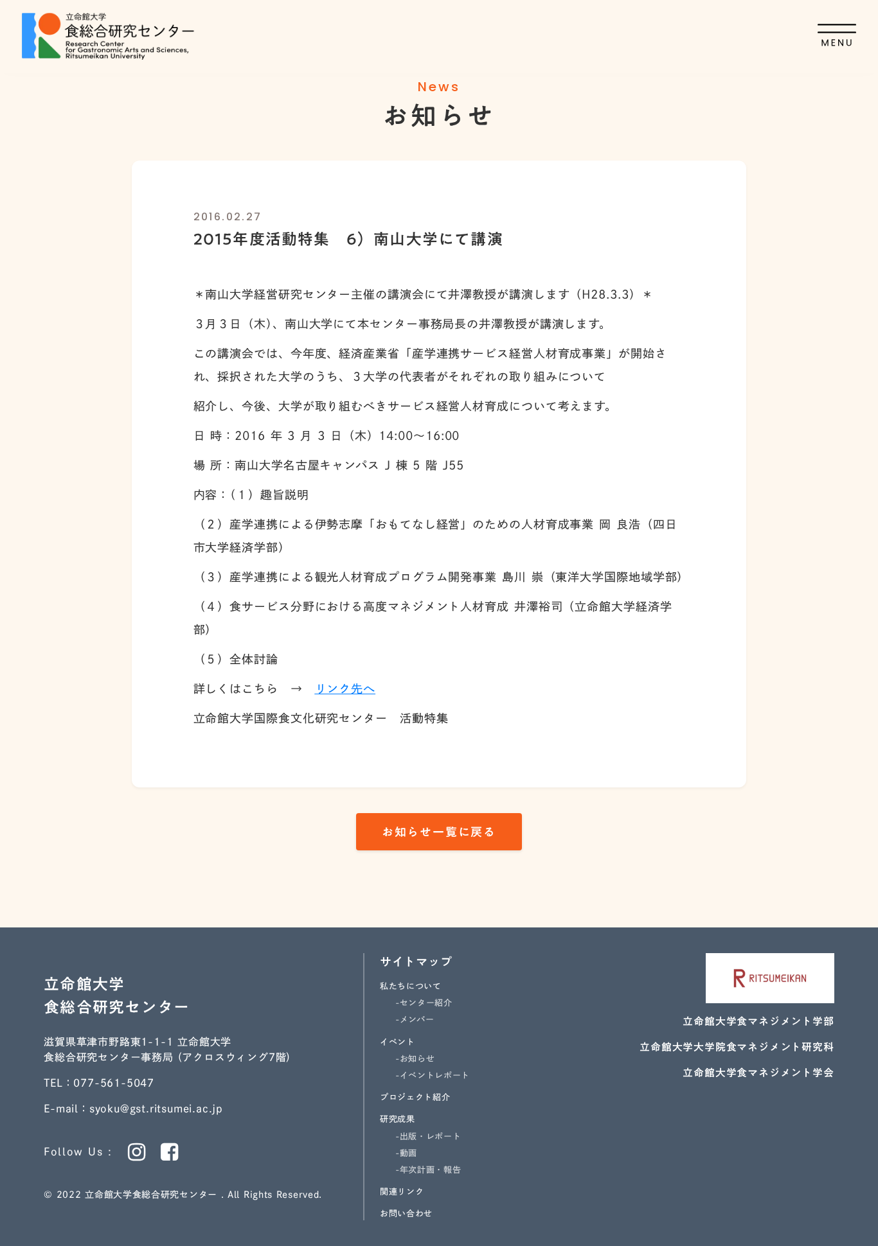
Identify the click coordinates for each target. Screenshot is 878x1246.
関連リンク (402, 1192)
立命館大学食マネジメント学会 (758, 1072)
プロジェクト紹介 (415, 1097)
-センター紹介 (423, 1003)
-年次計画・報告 (428, 1170)
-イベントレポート (432, 1075)
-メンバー (414, 1019)
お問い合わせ (406, 1213)
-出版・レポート (428, 1136)
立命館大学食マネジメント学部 (758, 1021)
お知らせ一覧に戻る (439, 831)
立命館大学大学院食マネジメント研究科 (737, 1047)
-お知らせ (415, 1059)
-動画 (406, 1153)
